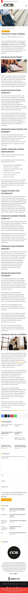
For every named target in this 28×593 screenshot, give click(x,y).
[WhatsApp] (15, 416)
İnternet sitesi (4, 486)
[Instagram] (17, 574)
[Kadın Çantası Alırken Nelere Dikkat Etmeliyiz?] (21, 440)
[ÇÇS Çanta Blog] (8, 5)
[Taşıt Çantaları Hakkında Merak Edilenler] (7, 427)
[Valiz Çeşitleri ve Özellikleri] (21, 427)
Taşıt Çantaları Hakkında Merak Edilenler (7, 433)
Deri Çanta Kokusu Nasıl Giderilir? (10, 1)
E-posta (3, 481)
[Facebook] (2, 416)
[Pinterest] (12, 416)
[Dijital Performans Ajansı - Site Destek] (14, 578)
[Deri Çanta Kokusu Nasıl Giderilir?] (5, 522)
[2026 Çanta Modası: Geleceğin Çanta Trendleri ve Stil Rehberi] (5, 510)
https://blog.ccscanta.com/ (19, 410)
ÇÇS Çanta (23, 583)
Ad (2, 475)
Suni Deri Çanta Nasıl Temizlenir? (18, 532)
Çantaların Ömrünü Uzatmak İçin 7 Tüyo (6, 446)
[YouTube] (15, 574)
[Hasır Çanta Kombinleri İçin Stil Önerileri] (5, 516)
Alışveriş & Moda (10, 28)
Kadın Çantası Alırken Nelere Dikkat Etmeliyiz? (21, 446)
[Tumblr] (9, 416)
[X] (5, 416)
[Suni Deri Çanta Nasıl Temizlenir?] (5, 534)
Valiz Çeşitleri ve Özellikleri (19, 433)
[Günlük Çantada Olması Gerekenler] (5, 528)
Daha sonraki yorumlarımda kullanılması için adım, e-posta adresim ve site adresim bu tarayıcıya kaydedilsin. (14, 494)
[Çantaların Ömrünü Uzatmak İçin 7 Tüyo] (7, 440)
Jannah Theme (5, 588)
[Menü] (1, 6)
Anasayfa (4, 28)
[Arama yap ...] (26, 6)
